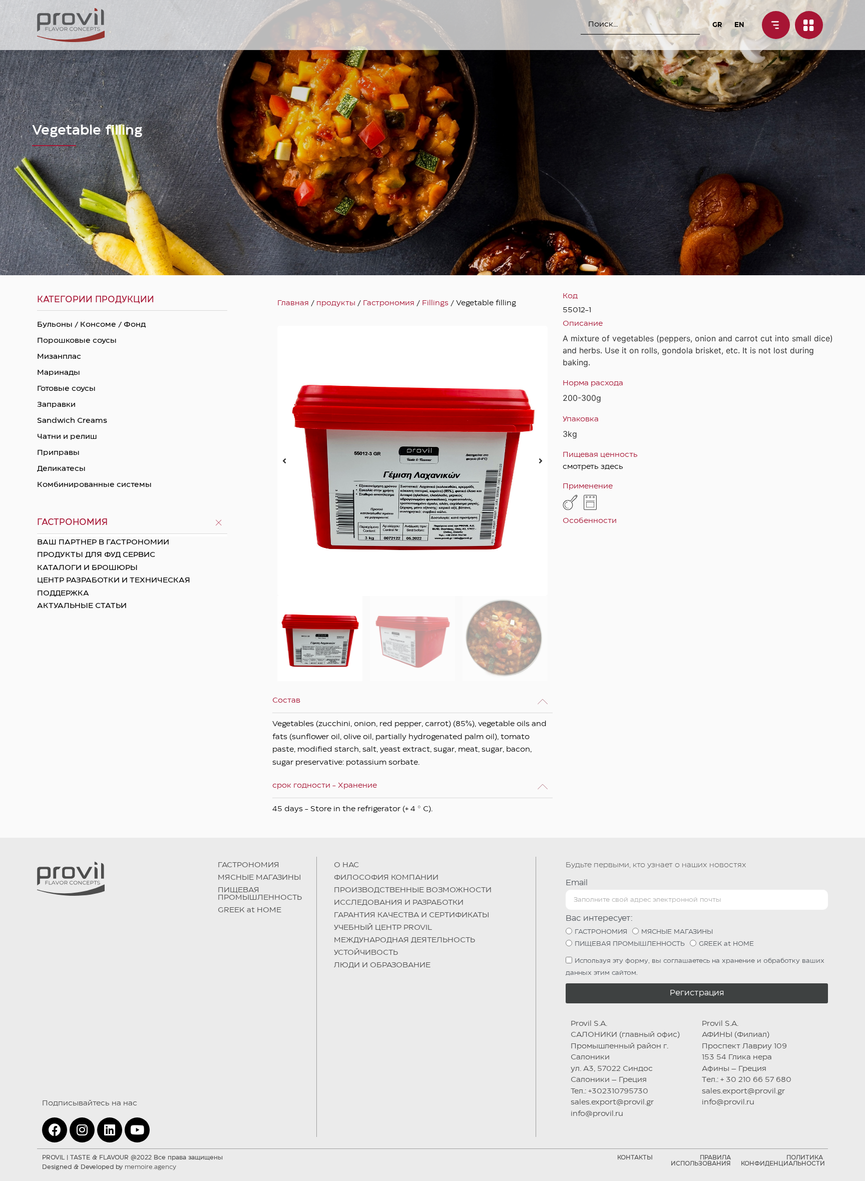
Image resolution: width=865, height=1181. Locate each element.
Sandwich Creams (72, 420)
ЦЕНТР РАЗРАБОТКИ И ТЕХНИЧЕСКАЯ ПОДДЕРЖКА (113, 587)
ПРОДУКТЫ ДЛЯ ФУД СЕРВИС (96, 554)
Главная (293, 303)
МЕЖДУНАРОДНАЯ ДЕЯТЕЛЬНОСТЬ (404, 940)
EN (739, 25)
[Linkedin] (109, 1129)
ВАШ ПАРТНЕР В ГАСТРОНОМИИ (103, 542)
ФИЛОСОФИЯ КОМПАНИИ (386, 877)
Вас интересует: (599, 918)
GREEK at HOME (249, 910)
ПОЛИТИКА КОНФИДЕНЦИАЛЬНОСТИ (783, 1160)
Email (577, 883)
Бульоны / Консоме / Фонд (91, 324)
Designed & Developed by (109, 1167)
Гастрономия (388, 303)
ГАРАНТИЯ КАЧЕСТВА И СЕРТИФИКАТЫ (411, 915)
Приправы (58, 452)
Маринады (58, 372)
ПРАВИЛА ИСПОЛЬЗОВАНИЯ (701, 1160)
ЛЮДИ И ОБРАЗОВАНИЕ (382, 965)
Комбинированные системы (94, 484)
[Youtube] (137, 1129)
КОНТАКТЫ (635, 1157)
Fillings (435, 303)
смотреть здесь (593, 466)
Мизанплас (59, 356)
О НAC (346, 865)
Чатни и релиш (67, 436)
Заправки (56, 404)
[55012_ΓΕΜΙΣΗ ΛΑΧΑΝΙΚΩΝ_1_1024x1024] (412, 461)
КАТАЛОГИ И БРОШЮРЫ (87, 567)
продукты (335, 303)
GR (717, 25)
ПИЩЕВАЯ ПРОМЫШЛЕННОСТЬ (260, 894)
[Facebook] (54, 1129)
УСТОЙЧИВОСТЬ (366, 952)
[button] (284, 461)
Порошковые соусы (77, 340)
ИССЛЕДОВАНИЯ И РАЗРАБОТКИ (399, 902)
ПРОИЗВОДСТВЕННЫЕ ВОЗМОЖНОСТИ (413, 890)
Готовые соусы (66, 388)
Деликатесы (61, 468)
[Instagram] (82, 1129)
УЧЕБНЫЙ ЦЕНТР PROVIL (383, 927)
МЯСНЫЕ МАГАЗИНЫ (259, 877)
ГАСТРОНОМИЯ (248, 865)
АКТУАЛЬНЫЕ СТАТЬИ (82, 606)
